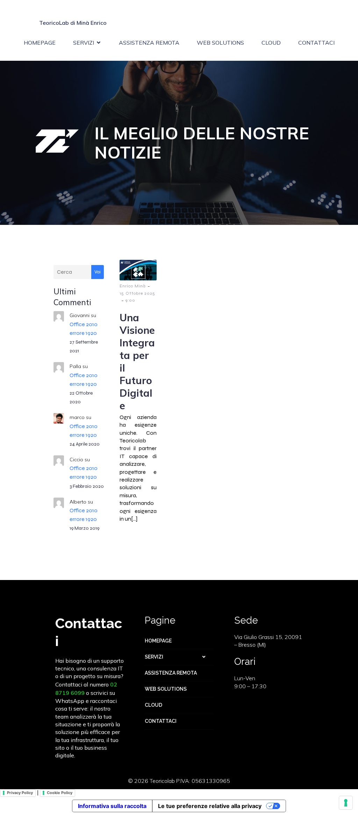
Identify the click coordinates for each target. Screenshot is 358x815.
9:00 (130, 300)
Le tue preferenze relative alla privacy (210, 805)
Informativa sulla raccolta (112, 805)
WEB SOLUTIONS (220, 42)
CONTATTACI (316, 42)
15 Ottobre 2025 (137, 293)
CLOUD (271, 42)
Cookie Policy (59, 792)
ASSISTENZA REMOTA (149, 42)
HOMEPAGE (40, 42)
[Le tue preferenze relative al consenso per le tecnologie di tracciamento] (345, 802)
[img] (203, 656)
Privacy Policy (20, 792)
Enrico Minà (133, 286)
